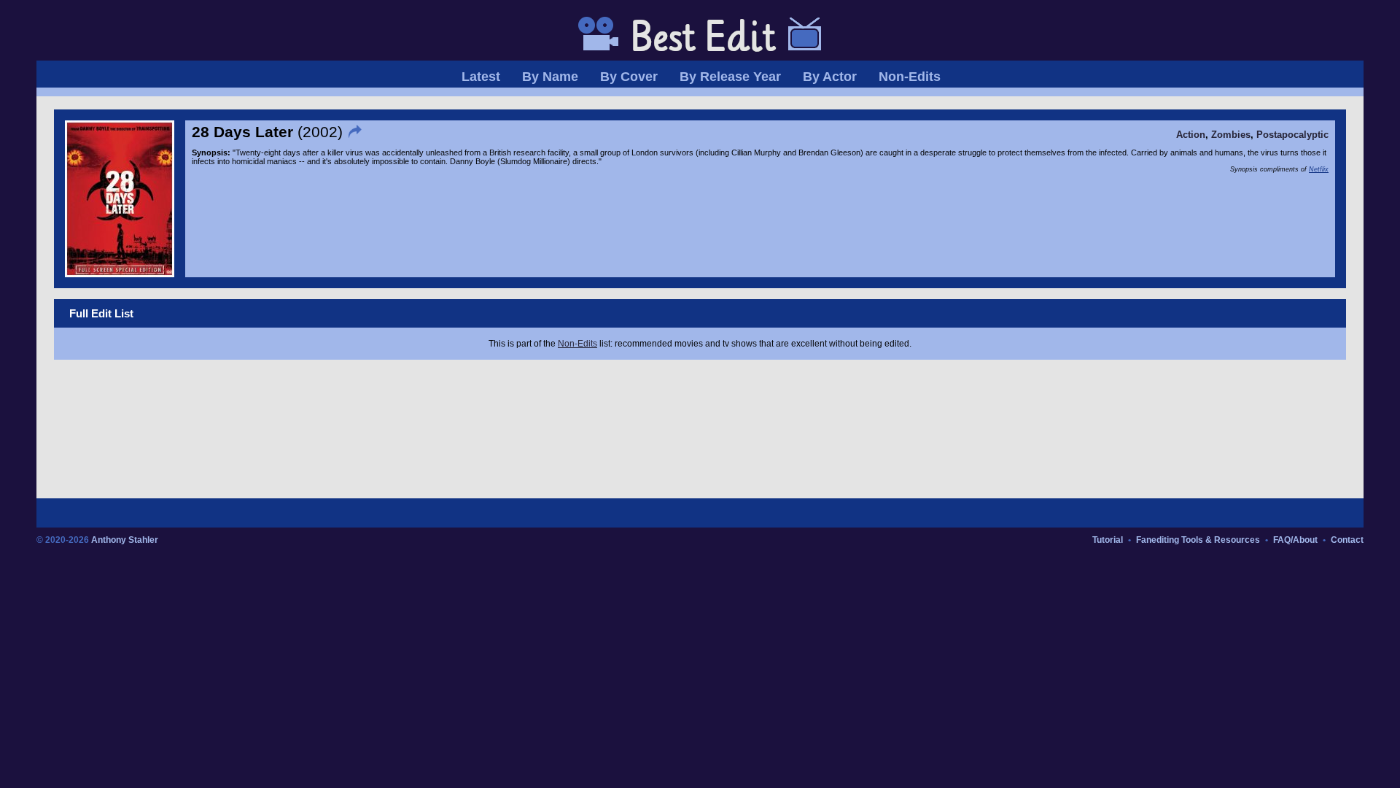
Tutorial (1107, 540)
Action (1190, 135)
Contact (1347, 540)
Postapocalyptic (1292, 135)
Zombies (1231, 135)
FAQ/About (1295, 540)
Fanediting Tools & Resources (1198, 540)
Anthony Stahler (124, 540)
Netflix (1319, 169)
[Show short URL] (356, 131)
